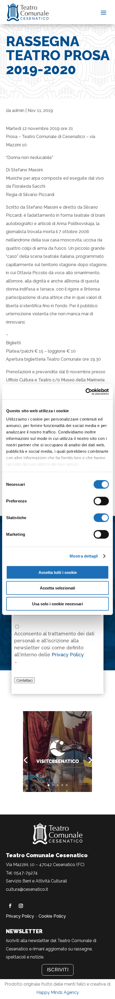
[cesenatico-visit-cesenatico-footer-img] (57, 790)
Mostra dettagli (84, 556)
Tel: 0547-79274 (22, 872)
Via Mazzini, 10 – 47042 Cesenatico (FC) (45, 864)
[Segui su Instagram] (21, 906)
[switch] (101, 501)
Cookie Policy (52, 916)
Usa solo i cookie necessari (57, 603)
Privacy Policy (68, 654)
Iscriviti (57, 969)
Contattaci (24, 680)
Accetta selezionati (57, 588)
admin (18, 110)
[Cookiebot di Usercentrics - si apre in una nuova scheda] (85, 391)
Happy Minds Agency (57, 992)
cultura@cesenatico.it (27, 889)
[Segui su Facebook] (10, 906)
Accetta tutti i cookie (58, 572)
